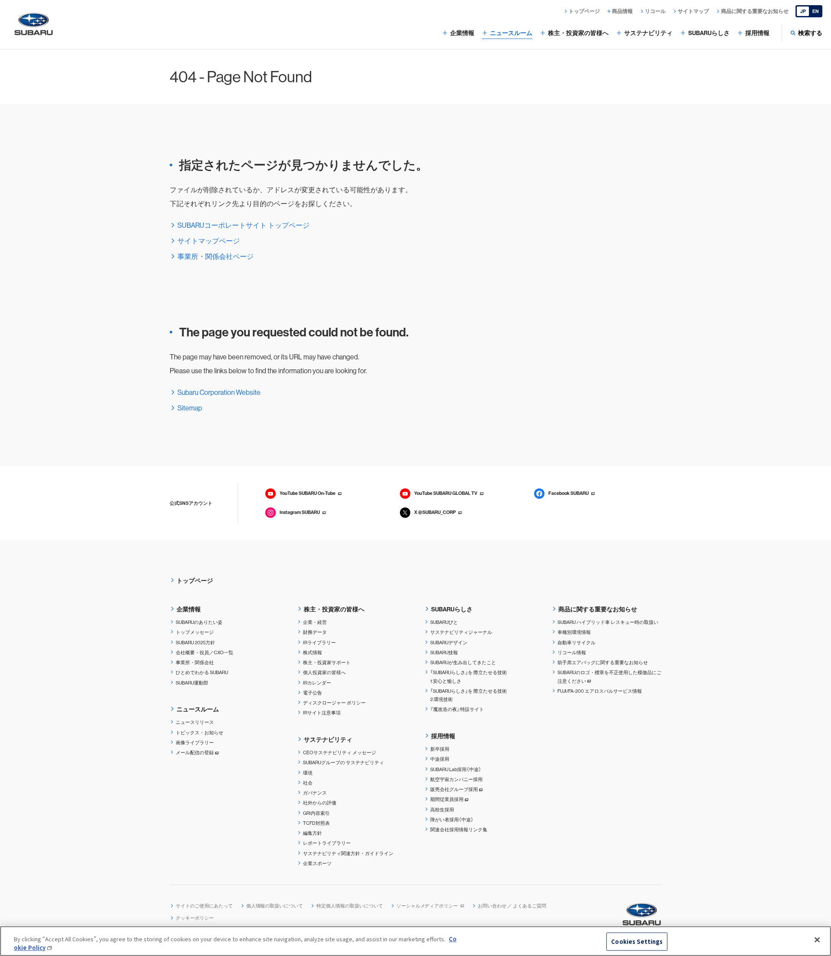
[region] (415, 941)
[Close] (817, 940)
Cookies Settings (637, 941)
